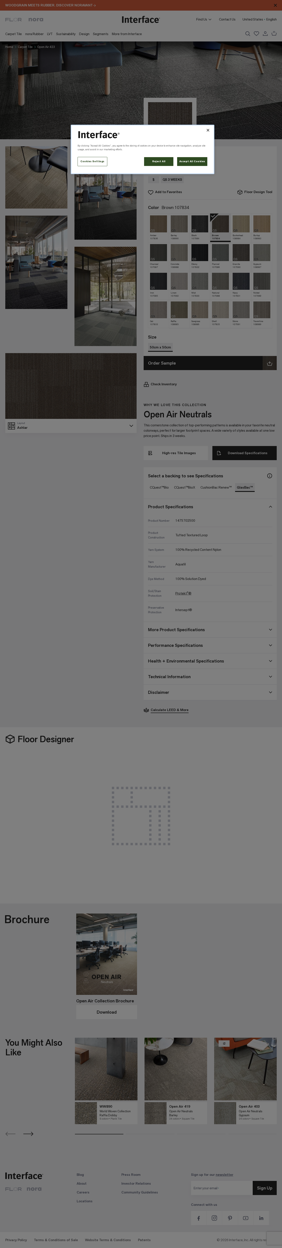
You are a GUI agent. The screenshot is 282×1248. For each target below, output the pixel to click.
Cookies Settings (92, 161)
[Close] (208, 130)
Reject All (158, 161)
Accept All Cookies (192, 161)
